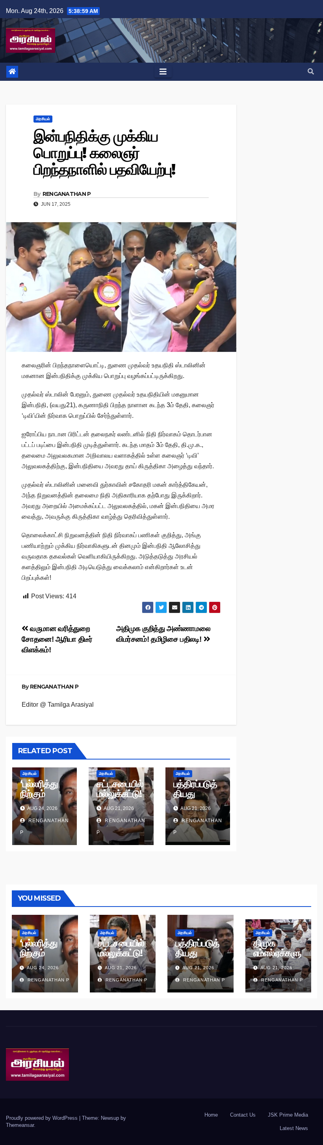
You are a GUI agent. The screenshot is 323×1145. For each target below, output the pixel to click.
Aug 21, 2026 (121, 967)
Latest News (294, 1128)
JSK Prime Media (288, 1115)
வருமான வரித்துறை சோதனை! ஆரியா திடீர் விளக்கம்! (57, 639)
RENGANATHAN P (67, 193)
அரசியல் (43, 119)
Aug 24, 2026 (43, 967)
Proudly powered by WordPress (42, 1118)
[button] (311, 71)
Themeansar (20, 1125)
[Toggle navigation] (163, 72)
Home (211, 1115)
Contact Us (243, 1115)
